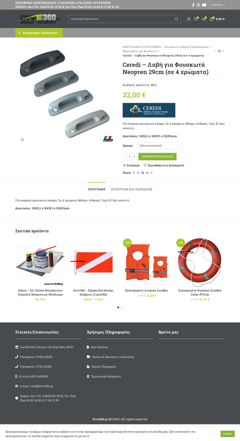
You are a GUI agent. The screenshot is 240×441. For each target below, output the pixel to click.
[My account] (188, 19)
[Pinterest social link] (143, 172)
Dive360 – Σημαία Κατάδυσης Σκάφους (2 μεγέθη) (93, 292)
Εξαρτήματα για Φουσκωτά (140, 51)
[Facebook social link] (193, 5)
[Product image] (93, 262)
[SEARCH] (177, 19)
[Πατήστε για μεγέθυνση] (22, 139)
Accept (227, 433)
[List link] (48, 357)
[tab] (97, 187)
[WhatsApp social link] (151, 172)
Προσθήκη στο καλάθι (157, 156)
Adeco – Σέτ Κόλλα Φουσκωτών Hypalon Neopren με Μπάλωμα (40, 292)
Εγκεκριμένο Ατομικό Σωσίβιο (146, 290)
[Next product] (223, 51)
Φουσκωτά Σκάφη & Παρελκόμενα (187, 47)
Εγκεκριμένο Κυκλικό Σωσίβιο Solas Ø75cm (200, 292)
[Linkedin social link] (147, 172)
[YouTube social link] (204, 5)
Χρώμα (127, 145)
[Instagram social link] (198, 5)
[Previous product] (216, 51)
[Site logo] (39, 18)
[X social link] (138, 172)
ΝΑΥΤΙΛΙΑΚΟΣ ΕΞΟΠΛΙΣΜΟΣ (142, 47)
